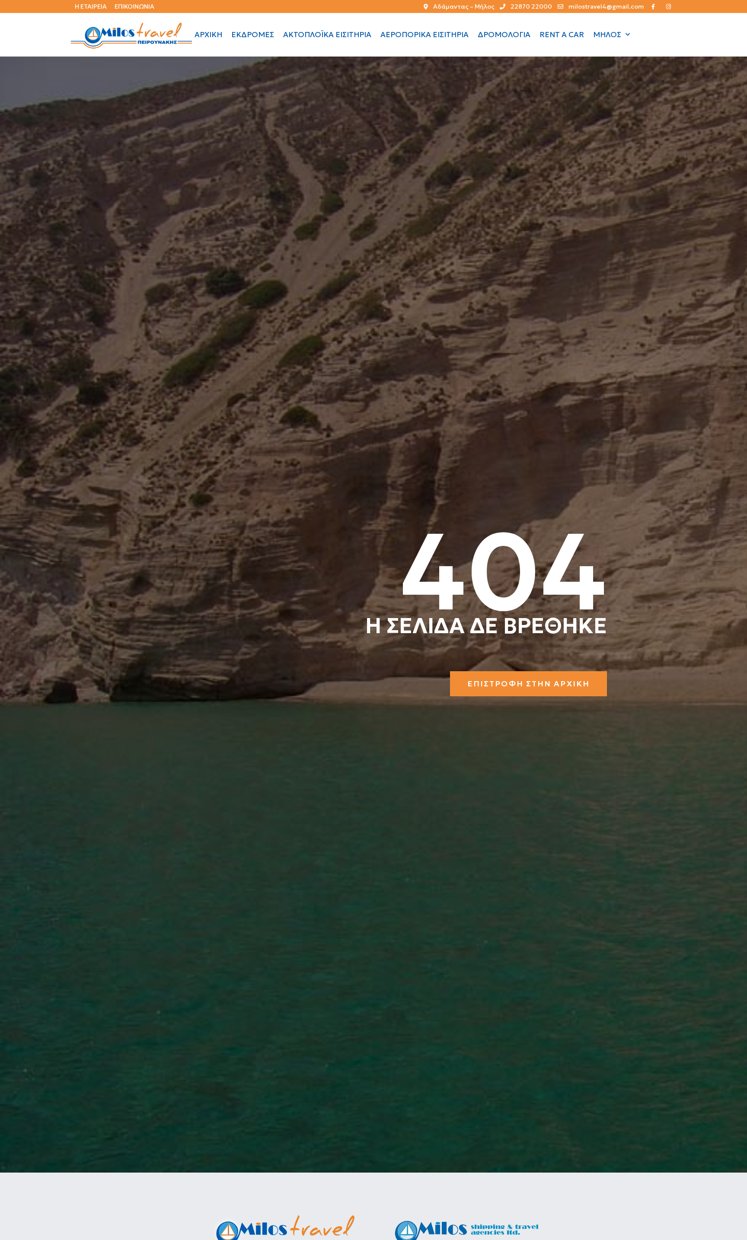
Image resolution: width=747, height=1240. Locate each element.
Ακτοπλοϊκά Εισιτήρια (327, 34)
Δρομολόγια (504, 34)
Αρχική (208, 34)
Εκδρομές (252, 34)
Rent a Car (562, 34)
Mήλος (607, 34)
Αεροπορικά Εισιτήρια (424, 34)
